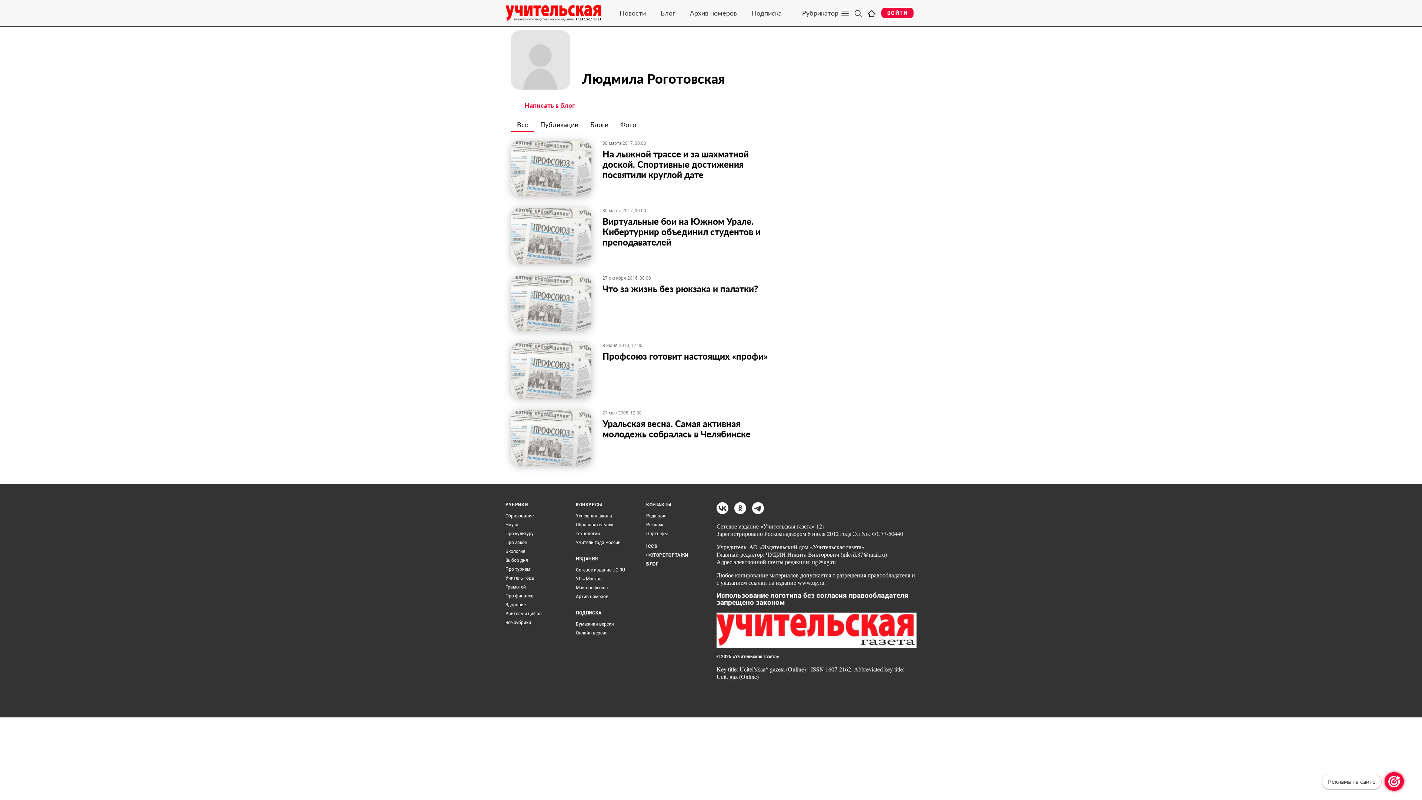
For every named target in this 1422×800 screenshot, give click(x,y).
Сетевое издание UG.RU (600, 570)
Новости (633, 13)
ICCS (651, 546)
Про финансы (519, 596)
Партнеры (657, 533)
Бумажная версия (595, 624)
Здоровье (515, 604)
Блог (668, 13)
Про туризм (517, 569)
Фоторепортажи (667, 555)
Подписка (767, 13)
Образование (519, 516)
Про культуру (519, 533)
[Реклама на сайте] (1394, 781)
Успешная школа (594, 516)
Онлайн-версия (592, 633)
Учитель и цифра (523, 613)
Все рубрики (518, 622)
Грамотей (515, 587)
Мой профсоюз (592, 587)
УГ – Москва (589, 578)
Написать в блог (549, 105)
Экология (515, 551)
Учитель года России (598, 542)
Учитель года (519, 578)
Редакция (656, 516)
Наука (511, 524)
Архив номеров (713, 13)
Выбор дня (516, 560)
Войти (897, 13)
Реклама (655, 524)
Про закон (516, 542)
